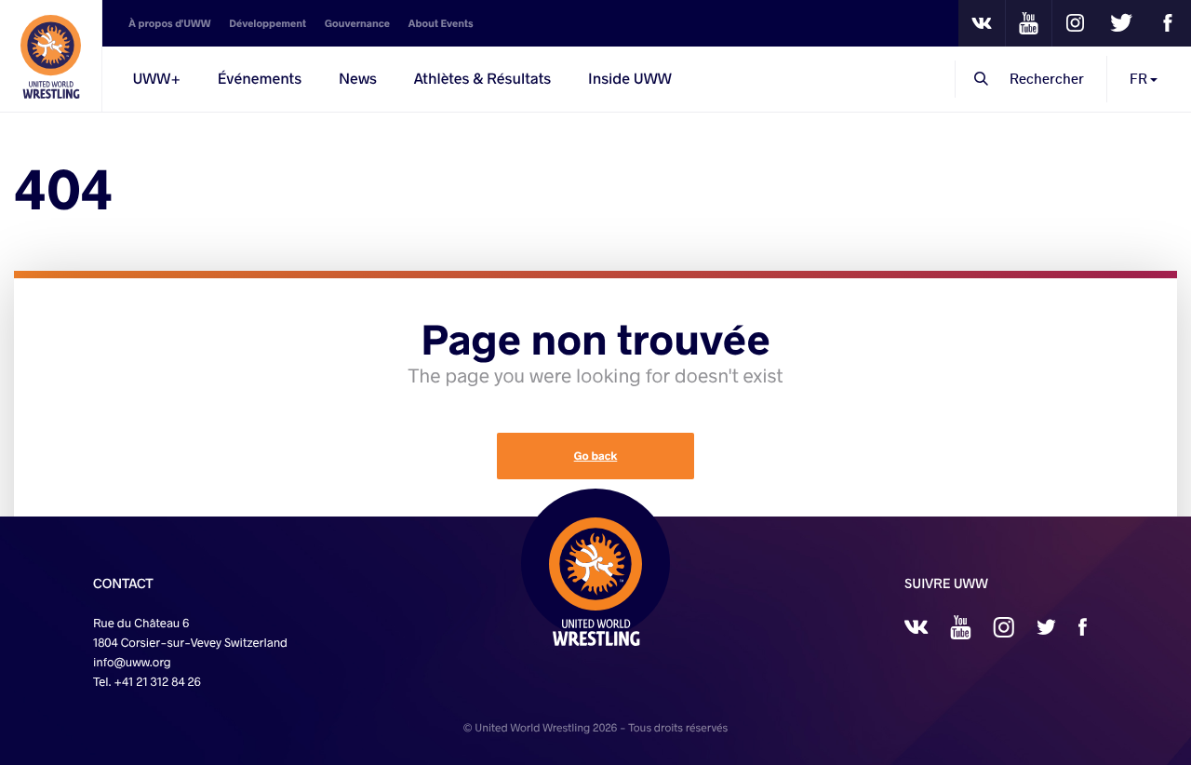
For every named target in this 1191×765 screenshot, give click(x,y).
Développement (267, 23)
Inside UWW (630, 78)
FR (1140, 78)
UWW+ (156, 78)
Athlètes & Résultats (482, 78)
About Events (441, 23)
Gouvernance (357, 23)
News (358, 78)
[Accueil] (51, 56)
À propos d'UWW (169, 23)
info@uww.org (132, 662)
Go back (596, 456)
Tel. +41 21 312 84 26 (147, 682)
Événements (259, 78)
